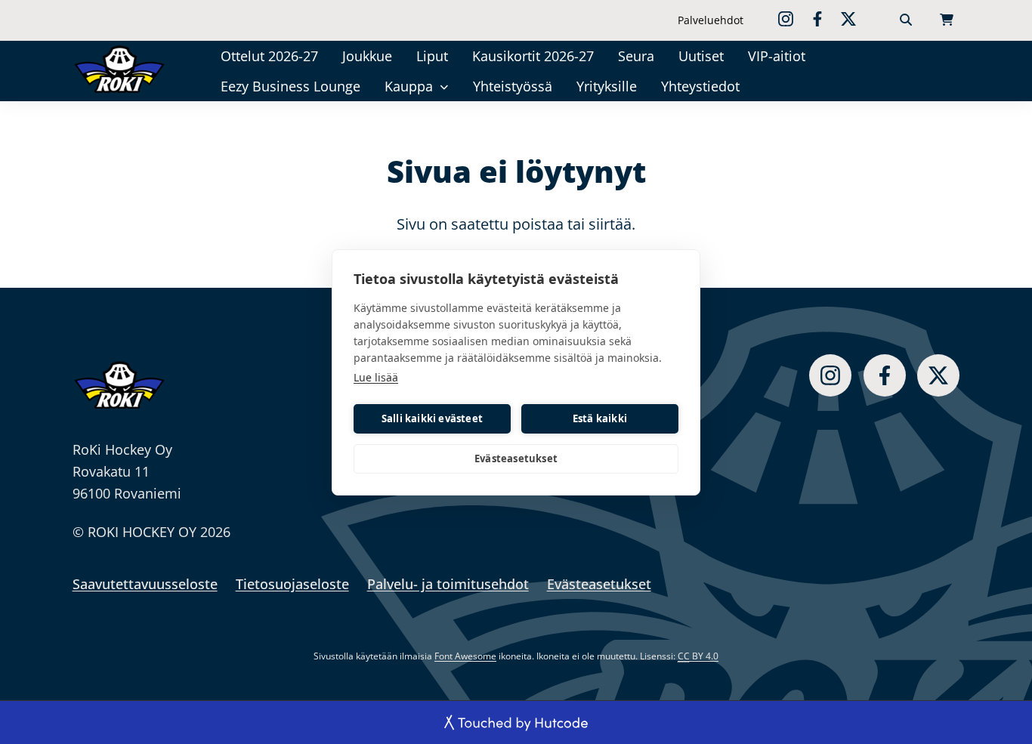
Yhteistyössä (512, 86)
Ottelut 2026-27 (269, 56)
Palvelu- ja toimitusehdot (448, 584)
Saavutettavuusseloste (145, 584)
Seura (636, 56)
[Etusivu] (124, 69)
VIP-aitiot (776, 56)
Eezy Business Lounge (290, 86)
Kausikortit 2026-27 (533, 56)
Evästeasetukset (516, 458)
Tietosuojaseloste (292, 584)
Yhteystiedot (700, 86)
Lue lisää (376, 377)
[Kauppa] (444, 86)
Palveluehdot (710, 20)
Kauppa (409, 86)
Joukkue (367, 56)
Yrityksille (606, 86)
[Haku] (906, 20)
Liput (432, 56)
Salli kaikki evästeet (432, 418)
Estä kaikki (600, 418)
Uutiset (701, 56)
